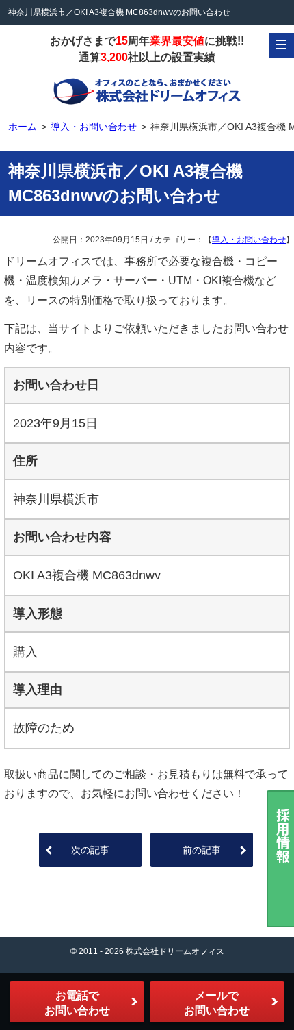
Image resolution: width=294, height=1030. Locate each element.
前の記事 (202, 849)
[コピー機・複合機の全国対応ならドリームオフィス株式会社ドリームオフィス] (147, 90)
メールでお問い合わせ (217, 1003)
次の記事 (90, 849)
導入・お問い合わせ (249, 239)
